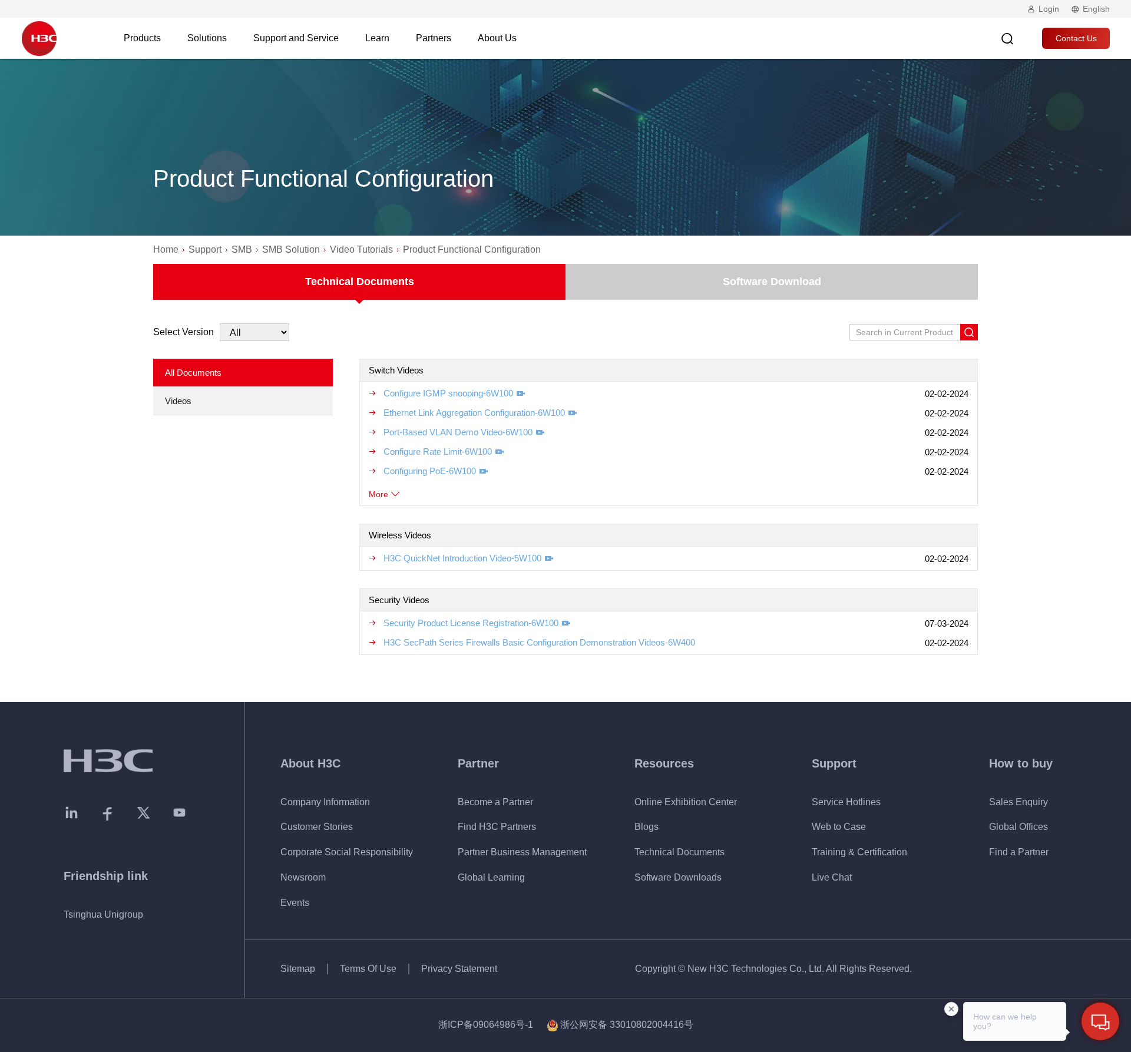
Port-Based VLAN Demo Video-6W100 (458, 432)
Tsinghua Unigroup (103, 914)
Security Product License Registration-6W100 (470, 623)
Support (204, 249)
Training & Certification (859, 852)
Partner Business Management (522, 852)
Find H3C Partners (497, 827)
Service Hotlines (846, 802)
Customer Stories (316, 827)
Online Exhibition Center (685, 802)
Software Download (772, 281)
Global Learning (491, 877)
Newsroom (303, 877)
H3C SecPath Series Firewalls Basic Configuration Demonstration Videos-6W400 (539, 642)
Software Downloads (678, 877)
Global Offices (1018, 827)
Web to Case (839, 827)
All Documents (193, 373)
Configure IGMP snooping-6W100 (448, 393)
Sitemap (297, 969)
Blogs (646, 827)
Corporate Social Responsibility (346, 852)
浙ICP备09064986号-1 (485, 1025)
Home (165, 249)
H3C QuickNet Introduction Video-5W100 (462, 558)
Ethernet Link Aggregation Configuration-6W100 (474, 413)
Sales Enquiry (1018, 802)
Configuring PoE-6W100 (429, 471)
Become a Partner (495, 802)
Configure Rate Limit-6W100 (437, 451)
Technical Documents (359, 281)
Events (294, 903)
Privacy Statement (459, 969)
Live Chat (832, 877)
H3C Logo (39, 38)
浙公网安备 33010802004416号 (626, 1025)
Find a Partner (1019, 852)
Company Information (325, 802)
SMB (242, 249)
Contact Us (1076, 38)
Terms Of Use (368, 969)
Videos (178, 401)
